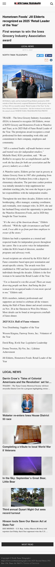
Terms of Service (31, 563)
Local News (27, 46)
